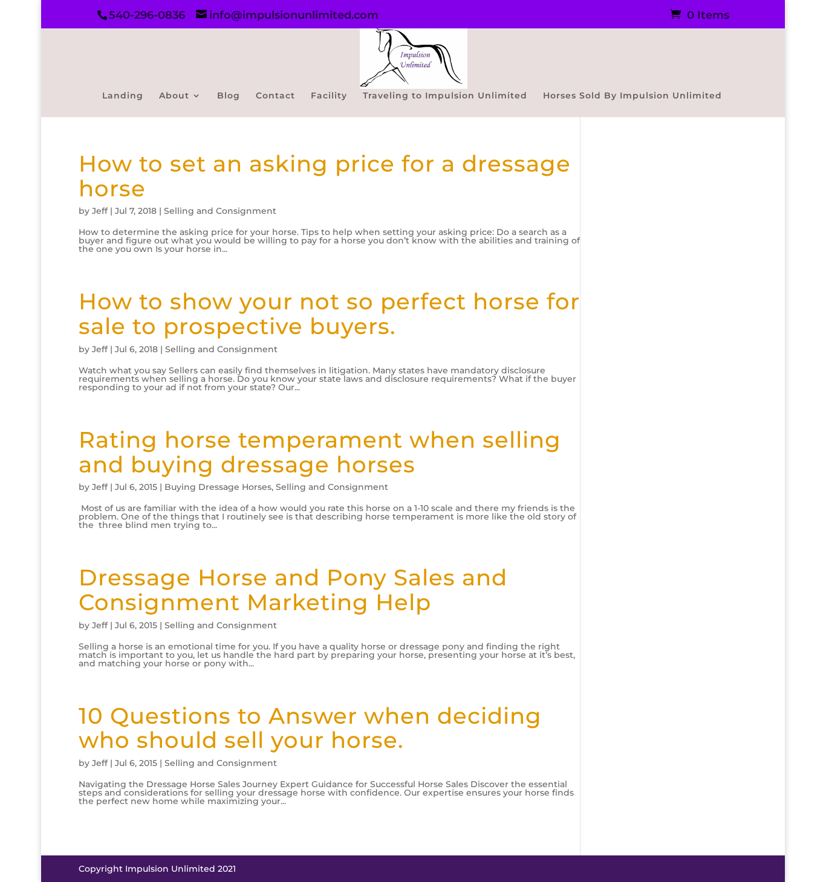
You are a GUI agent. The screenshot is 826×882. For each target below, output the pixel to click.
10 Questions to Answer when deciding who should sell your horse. (310, 728)
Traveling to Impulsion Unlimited (445, 96)
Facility (329, 96)
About (174, 96)
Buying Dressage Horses (218, 486)
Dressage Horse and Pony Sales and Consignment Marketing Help (293, 590)
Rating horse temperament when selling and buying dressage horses (320, 452)
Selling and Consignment (220, 210)
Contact (275, 96)
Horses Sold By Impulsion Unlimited (632, 96)
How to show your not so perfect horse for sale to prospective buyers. (329, 314)
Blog (228, 96)
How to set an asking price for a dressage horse (325, 176)
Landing (122, 96)
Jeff (100, 210)
